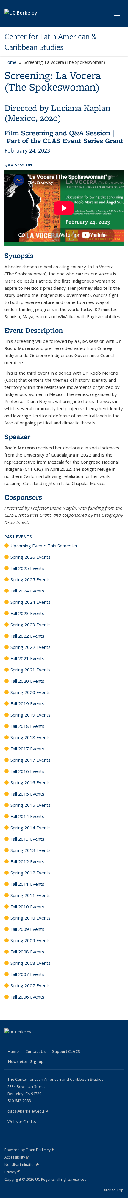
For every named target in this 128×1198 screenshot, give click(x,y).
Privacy (12, 1172)
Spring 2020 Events (30, 692)
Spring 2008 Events (30, 963)
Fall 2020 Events (27, 681)
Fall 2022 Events (27, 636)
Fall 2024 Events (27, 591)
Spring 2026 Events (30, 557)
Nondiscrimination (21, 1164)
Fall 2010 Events (27, 906)
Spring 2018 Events (30, 737)
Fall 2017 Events (27, 749)
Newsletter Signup (25, 1061)
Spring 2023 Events (30, 624)
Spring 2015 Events (30, 805)
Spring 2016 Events (30, 782)
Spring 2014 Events (30, 828)
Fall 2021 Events (27, 658)
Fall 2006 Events (27, 997)
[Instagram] (44, 1042)
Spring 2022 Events (30, 647)
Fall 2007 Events (27, 974)
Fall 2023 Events (27, 613)
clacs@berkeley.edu (27, 1111)
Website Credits (21, 1121)
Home (10, 62)
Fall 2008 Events (27, 952)
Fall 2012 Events (27, 861)
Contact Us (35, 1051)
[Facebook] (9, 1042)
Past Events (18, 536)
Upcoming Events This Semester (44, 546)
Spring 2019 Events (30, 715)
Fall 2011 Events (27, 884)
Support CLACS (66, 1051)
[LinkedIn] (21, 1042)
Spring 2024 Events (30, 602)
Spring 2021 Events (30, 670)
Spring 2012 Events (30, 873)
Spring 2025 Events (30, 579)
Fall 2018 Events (27, 726)
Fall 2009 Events (27, 929)
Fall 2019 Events (27, 703)
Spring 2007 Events (30, 985)
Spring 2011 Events (30, 895)
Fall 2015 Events (27, 794)
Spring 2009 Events (30, 940)
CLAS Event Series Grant (83, 140)
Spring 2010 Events (30, 918)
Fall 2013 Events (27, 839)
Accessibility (16, 1157)
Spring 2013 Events (30, 850)
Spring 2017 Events (30, 760)
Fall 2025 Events (27, 568)
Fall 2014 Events (27, 816)
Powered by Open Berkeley (29, 1149)
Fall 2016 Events (27, 771)
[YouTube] (33, 1042)
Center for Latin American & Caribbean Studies (50, 42)
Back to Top (113, 1190)
